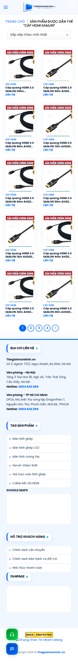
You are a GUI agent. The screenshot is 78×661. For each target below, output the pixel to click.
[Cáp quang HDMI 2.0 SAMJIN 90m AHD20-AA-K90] (58, 67)
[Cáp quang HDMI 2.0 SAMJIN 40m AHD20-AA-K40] (58, 232)
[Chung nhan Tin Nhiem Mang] (39, 640)
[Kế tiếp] (55, 328)
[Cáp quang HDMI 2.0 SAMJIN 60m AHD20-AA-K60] (20, 177)
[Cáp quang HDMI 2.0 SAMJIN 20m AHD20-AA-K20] (58, 288)
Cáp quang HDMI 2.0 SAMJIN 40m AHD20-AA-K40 (57, 255)
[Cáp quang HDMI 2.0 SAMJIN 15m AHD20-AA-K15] (20, 232)
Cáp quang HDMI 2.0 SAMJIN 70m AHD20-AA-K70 (57, 145)
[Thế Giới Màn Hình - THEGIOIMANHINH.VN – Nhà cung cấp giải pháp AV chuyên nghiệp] (39, 7)
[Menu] (5, 7)
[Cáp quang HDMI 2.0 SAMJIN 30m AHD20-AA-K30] (20, 288)
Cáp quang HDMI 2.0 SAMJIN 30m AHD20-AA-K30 (19, 310)
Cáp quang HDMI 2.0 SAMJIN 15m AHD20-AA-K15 (19, 255)
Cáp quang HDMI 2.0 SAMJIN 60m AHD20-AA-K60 (19, 200)
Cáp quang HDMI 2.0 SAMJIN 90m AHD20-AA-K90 (57, 89)
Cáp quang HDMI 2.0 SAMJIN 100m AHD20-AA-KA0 (19, 89)
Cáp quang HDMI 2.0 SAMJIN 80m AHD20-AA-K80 (19, 145)
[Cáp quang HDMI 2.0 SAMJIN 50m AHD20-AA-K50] (58, 177)
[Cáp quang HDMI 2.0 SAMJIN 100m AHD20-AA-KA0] (20, 67)
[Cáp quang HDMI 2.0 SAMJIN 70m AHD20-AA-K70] (58, 122)
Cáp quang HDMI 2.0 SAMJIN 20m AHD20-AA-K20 (57, 310)
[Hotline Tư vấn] (12, 634)
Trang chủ (15, 21)
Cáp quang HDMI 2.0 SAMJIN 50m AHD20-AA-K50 (57, 200)
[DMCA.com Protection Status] (39, 634)
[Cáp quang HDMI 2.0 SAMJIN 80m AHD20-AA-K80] (20, 122)
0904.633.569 (28, 386)
